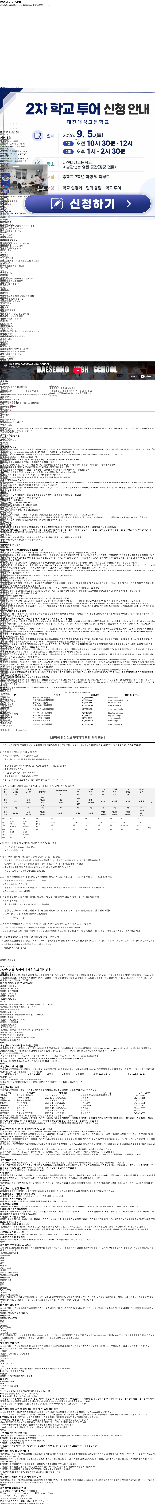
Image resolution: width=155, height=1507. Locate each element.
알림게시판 (5, 290)
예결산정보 (5, 412)
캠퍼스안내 (5, 207)
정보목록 (4, 404)
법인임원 (4, 174)
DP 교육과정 (5, 263)
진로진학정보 (6, 367)
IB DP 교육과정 (6, 258)
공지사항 (4, 278)
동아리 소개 (5, 346)
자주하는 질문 (6, 242)
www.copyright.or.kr (116, 724)
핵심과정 (4, 265)
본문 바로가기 (6, 134)
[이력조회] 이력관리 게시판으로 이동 (16, 1498)
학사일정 (4, 280)
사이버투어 (5, 209)
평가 (2, 354)
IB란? (2, 260)
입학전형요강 (6, 222)
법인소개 (4, 166)
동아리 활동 (5, 349)
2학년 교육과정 (6, 326)
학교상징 (4, 186)
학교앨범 (4, 295)
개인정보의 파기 (7, 1017)
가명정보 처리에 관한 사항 (11, 1032)
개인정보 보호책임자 (9, 1022)
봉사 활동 (4, 351)
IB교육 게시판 (6, 273)
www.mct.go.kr (114, 721)
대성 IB (3, 255)
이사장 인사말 (6, 171)
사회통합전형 (6, 245)
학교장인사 (5, 164)
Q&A (2, 382)
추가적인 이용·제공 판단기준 (12, 1035)
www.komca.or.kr (115, 698)
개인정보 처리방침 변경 (10, 1040)
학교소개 (4, 141)
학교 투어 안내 (6, 230)
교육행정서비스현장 (8, 402)
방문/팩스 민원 (6, 435)
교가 (2, 192)
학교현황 (4, 197)
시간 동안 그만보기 (7, 87)
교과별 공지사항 (7, 336)
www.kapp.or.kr (114, 718)
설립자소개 (5, 169)
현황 (2, 199)
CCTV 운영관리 (7, 422)
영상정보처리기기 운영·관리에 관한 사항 (17, 1037)
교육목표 (4, 194)
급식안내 (4, 285)
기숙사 (3, 374)
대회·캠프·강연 (6, 359)
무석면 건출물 (6, 425)
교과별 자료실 (6, 339)
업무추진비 (5, 415)
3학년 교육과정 (6, 329)
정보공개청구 (6, 397)
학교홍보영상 (6, 250)
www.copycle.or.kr (115, 709)
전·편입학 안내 (6, 248)
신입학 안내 (5, 217)
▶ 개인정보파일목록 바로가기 (13, 1053)
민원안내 (4, 158)
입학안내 (4, 143)
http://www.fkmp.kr (115, 713)
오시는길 (4, 212)
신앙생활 (4, 364)
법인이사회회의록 (8, 176)
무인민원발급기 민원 (9, 432)
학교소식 (4, 148)
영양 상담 (4, 293)
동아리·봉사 (5, 341)
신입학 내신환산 (7, 225)
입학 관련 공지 (6, 237)
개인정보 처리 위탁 (8, 1012)
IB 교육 (3, 146)
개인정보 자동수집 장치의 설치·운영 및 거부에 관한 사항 (24, 1030)
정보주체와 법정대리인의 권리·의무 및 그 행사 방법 (22, 1015)
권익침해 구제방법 (8, 1027)
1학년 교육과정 (6, 323)
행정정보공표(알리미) (9, 399)
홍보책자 (4, 220)
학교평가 (4, 311)
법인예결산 (5, 179)
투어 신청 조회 (6, 235)
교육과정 (4, 151)
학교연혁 (4, 184)
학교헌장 (4, 189)
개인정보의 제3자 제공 (9, 1009)
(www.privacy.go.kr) (101, 1335)
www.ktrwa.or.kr (114, 703)
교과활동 (4, 334)
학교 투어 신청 (6, 227)
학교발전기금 (6, 410)
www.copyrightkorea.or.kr (118, 700)
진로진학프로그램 (8, 372)
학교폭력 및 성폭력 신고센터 (12, 387)
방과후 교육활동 (7, 357)
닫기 (17, 87)
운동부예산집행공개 (8, 420)
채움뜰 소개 (5, 377)
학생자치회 (5, 306)
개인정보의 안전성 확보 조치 (12, 1020)
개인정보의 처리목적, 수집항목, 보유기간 (17, 1007)
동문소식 (4, 313)
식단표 (3, 288)
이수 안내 (4, 268)
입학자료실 (5, 240)
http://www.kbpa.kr (115, 715)
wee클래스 (4, 384)
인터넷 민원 (5, 430)
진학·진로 (4, 369)
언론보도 (4, 308)
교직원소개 (5, 202)
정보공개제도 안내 (8, 394)
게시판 (3, 331)
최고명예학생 (6, 301)
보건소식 (4, 316)
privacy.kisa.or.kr (6, 1359)
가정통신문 (5, 283)
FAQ (2, 270)
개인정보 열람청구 (8, 1025)
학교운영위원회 (7, 407)
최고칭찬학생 (6, 303)
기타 (2, 417)
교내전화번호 (6, 204)
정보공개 (4, 156)
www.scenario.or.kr (115, 705)
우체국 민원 (5, 438)
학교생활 (4, 153)
